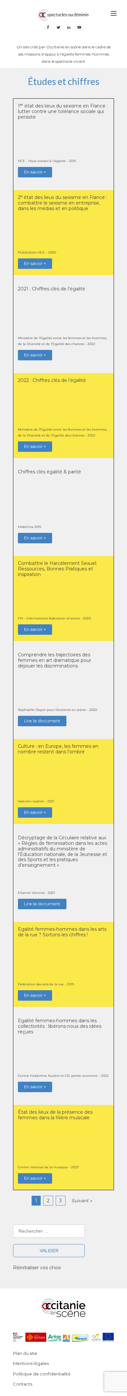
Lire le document (42, 720)
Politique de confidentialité (42, 1373)
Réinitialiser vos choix (37, 1268)
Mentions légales (31, 1363)
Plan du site (25, 1353)
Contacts (22, 1384)
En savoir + (35, 172)
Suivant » (81, 1201)
